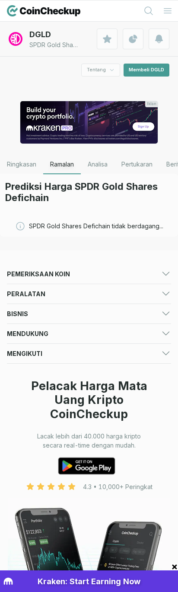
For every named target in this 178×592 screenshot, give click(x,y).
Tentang (96, 70)
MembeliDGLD (146, 70)
